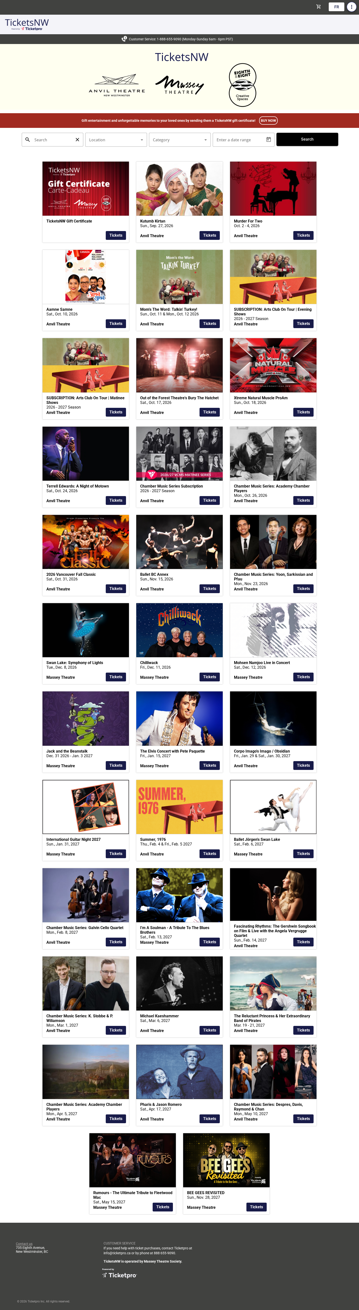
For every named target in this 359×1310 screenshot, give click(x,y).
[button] (85, 202)
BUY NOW (268, 120)
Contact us (24, 1244)
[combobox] (116, 140)
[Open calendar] (269, 139)
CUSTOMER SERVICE (120, 1243)
